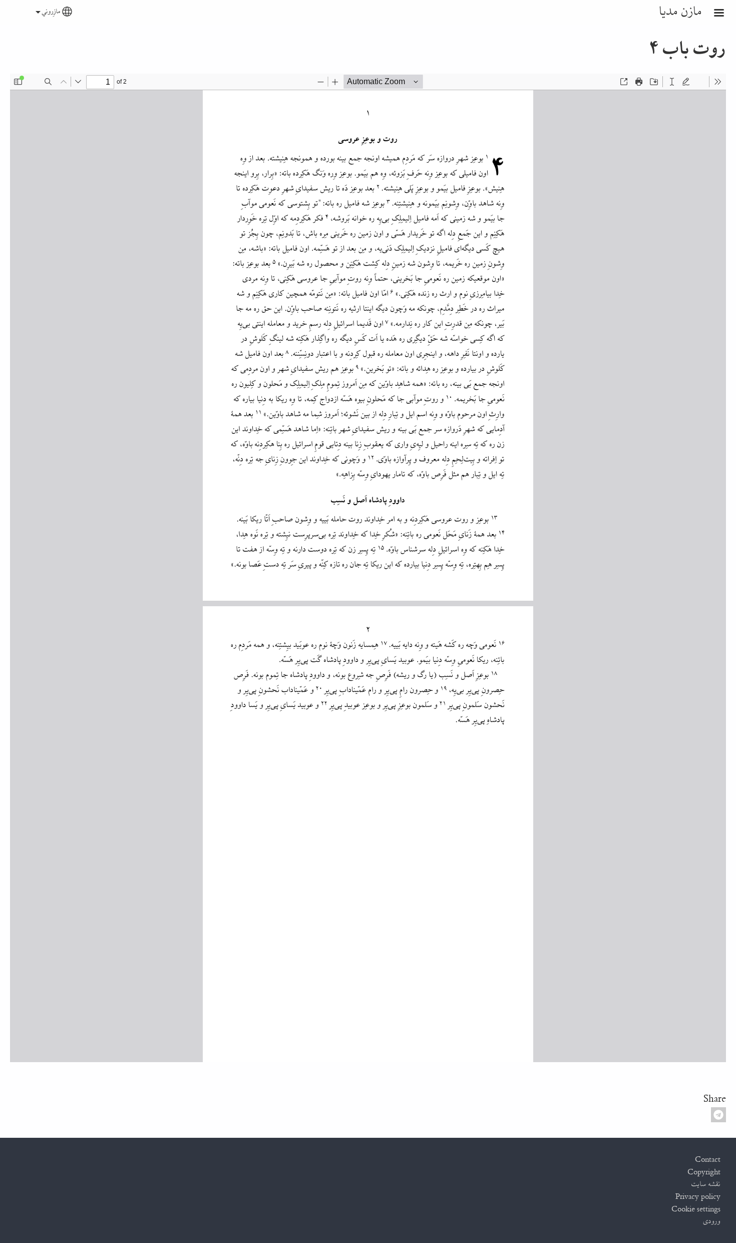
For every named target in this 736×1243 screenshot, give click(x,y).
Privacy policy (697, 1197)
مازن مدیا (680, 12)
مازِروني (51, 12)
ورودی (711, 1221)
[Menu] (713, 14)
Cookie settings (695, 1209)
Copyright (703, 1172)
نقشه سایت (705, 1184)
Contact (707, 1160)
